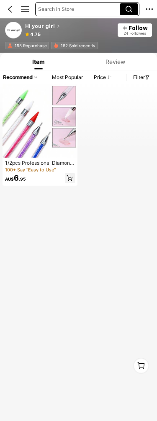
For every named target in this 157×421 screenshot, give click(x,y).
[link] (13, 30)
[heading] (69, 26)
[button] (10, 9)
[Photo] (10, 45)
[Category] (25, 9)
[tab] (37, 62)
